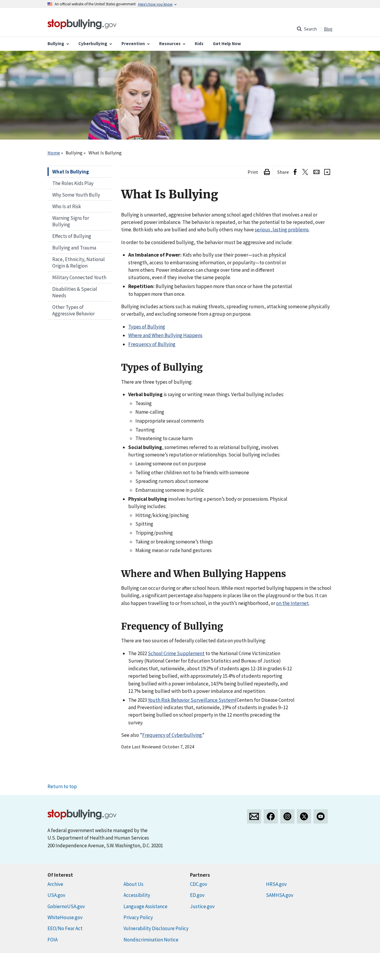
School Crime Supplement (176, 653)
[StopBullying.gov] (82, 23)
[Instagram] (287, 816)
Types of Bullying (146, 326)
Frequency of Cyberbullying (172, 735)
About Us (133, 884)
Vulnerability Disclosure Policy (156, 928)
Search (310, 29)
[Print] (267, 172)
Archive (55, 884)
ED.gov (197, 895)
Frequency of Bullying (151, 344)
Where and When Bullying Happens (165, 335)
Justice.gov (202, 906)
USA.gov (56, 895)
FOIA (53, 939)
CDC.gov (198, 884)
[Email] (316, 172)
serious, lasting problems (282, 229)
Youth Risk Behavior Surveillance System (191, 700)
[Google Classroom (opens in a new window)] (327, 172)
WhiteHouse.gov (65, 917)
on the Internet (292, 603)
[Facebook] (271, 816)
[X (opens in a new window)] (305, 172)
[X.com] (304, 816)
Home (54, 153)
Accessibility (137, 895)
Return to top (62, 786)
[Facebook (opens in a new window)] (295, 172)
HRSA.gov (276, 884)
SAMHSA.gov (279, 895)
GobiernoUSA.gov (66, 906)
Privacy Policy (138, 917)
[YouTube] (321, 816)
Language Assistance (145, 906)
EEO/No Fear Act (65, 928)
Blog (328, 29)
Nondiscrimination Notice (151, 939)
